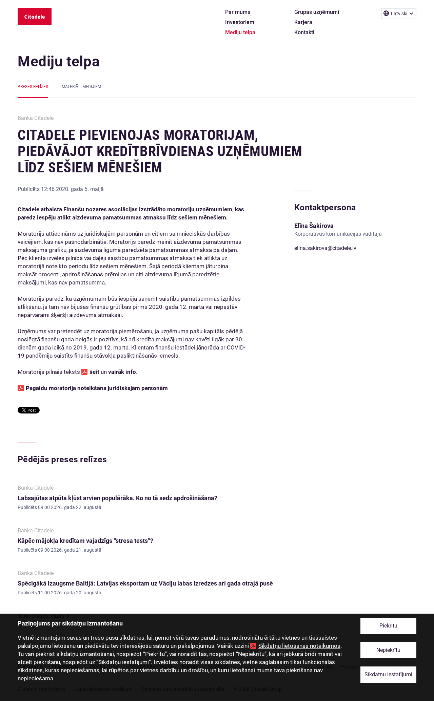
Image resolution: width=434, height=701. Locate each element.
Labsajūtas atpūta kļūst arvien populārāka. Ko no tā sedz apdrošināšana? (117, 498)
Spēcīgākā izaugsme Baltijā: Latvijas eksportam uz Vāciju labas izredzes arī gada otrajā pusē (145, 583)
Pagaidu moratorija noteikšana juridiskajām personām (97, 388)
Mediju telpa (59, 61)
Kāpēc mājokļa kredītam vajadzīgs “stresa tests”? (85, 540)
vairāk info (122, 371)
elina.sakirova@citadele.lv (325, 248)
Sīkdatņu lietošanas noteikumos (299, 645)
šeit (95, 371)
